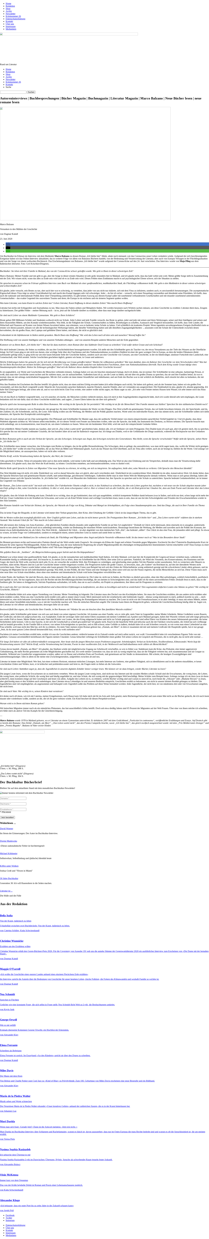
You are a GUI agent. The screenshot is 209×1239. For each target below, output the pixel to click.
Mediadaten (11, 29)
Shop (8, 8)
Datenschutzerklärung (15, 19)
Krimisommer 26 (13, 16)
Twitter (9, 1218)
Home (8, 3)
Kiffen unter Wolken (9, 866)
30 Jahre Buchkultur (9, 878)
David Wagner (6, 828)
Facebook (10, 1215)
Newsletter (10, 13)
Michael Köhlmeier (8, 853)
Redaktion (10, 6)
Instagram (10, 1220)
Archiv (9, 11)
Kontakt (9, 21)
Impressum (10, 26)
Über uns (10, 24)
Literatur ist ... (6, 891)
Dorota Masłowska (8, 841)
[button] (8, 244)
